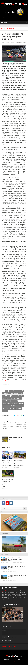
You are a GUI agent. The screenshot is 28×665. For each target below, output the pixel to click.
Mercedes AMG (14, 400)
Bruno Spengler (6, 393)
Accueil (3, 28)
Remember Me (12, 637)
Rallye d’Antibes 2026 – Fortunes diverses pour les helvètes (7, 463)
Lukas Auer (19, 398)
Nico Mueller (14, 403)
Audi (10, 390)
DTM (21, 393)
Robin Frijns (18, 408)
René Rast (12, 408)
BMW (22, 390)
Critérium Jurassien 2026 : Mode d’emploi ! (17, 575)
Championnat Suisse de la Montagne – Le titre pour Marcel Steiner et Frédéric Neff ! (20, 424)
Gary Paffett (13, 395)
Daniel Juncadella (14, 393)
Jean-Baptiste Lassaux (20, 42)
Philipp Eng (21, 405)
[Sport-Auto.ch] (14, 4)
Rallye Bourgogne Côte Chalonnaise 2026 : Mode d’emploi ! (15, 559)
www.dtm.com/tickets (8, 381)
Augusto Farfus (16, 390)
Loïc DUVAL (12, 398)
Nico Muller (21, 403)
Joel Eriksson (5, 398)
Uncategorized (10, 28)
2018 (7, 390)
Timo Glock (5, 410)
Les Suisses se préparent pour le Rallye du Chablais (19, 463)
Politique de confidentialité (9, 646)
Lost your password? (7, 640)
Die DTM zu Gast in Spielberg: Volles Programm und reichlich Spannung (7, 424)
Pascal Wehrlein (6, 405)
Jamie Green (20, 395)
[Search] (25, 508)
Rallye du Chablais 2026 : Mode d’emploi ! (16, 566)
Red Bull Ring (5, 408)
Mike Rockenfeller (6, 403)
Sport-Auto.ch (5, 591)
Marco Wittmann (6, 400)
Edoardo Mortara (6, 395)
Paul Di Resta (14, 405)
